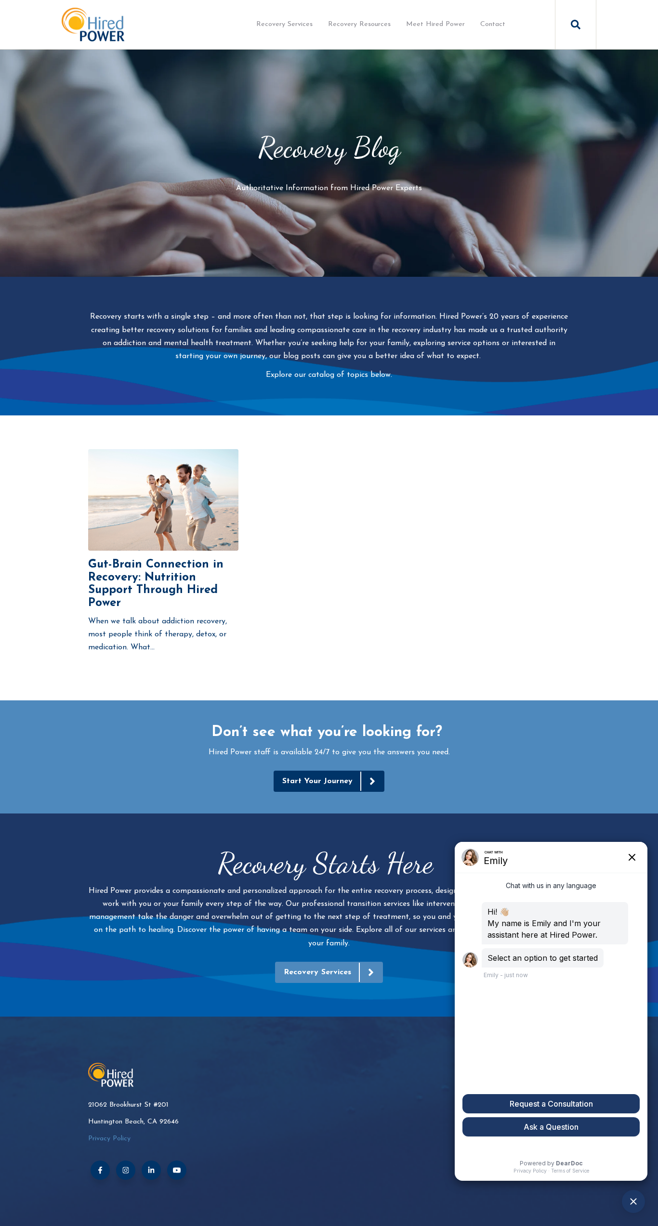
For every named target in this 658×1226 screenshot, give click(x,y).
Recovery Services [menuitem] (284, 24)
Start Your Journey (317, 781)
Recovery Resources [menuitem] (359, 24)
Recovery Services (317, 972)
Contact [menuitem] (492, 24)
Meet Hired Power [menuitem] (435, 24)
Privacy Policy (109, 1138)
